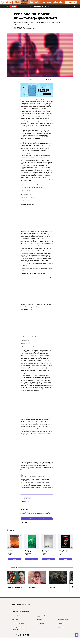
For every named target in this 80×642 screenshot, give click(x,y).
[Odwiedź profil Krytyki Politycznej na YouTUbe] (25, 635)
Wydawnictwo (15, 619)
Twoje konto (61, 623)
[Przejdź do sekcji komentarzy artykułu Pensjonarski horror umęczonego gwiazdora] (27, 79)
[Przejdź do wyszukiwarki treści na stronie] (7, 6)
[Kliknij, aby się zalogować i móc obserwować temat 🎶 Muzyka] (30, 498)
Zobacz (14, 559)
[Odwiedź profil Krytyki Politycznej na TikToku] (23, 635)
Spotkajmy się (40, 627)
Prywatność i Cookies (63, 619)
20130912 (27, 501)
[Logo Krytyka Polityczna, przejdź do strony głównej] (40, 6)
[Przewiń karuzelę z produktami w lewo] (8, 547)
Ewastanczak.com (71, 634)
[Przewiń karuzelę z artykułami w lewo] (8, 581)
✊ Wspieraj (61, 627)
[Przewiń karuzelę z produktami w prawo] (71, 547)
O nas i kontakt (40, 623)
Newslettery (39, 619)
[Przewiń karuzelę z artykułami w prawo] (71, 581)
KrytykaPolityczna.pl (16, 615)
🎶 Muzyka (26, 498)
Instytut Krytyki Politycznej (18, 623)
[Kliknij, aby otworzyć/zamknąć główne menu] (2, 6)
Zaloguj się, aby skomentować (36, 518)
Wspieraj (14, 6)
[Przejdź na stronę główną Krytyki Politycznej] (21, 604)
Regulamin (60, 615)
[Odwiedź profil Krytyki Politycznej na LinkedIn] (28, 635)
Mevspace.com (61, 634)
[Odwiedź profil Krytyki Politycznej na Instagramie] (21, 635)
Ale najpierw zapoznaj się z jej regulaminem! (41, 513)
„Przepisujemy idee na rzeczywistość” (20, 611)
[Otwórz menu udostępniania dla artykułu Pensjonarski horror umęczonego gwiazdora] (24, 79)
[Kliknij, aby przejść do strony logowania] (72, 6)
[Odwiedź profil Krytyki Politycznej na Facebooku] (18, 635)
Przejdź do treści (6, 1)
